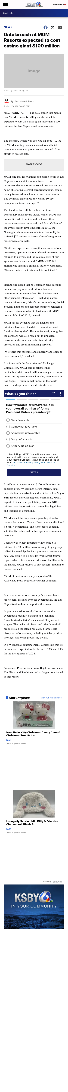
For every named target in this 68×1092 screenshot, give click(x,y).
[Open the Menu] (5, 4)
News (8, 27)
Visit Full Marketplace (51, 698)
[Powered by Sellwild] (57, 882)
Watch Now (58, 4)
